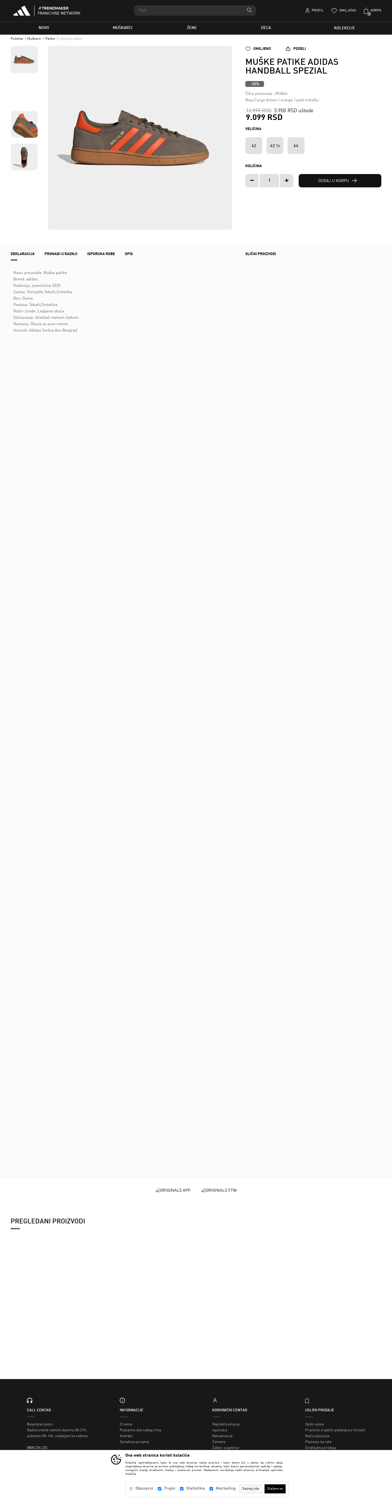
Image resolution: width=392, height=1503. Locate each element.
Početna (17, 39)
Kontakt (126, 1436)
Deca (266, 28)
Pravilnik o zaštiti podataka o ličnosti (335, 1430)
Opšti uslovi (314, 1424)
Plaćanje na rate (318, 1442)
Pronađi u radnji (61, 254)
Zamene (218, 1442)
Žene (192, 28)
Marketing (226, 1488)
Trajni (169, 1488)
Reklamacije (222, 1436)
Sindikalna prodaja (320, 1448)
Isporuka (219, 1430)
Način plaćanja (317, 1436)
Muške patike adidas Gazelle (257, 1126)
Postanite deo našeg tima (140, 1430)
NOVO (44, 28)
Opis (129, 254)
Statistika (195, 1488)
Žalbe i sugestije (225, 1448)
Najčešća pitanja (225, 1424)
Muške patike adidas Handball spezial (54, 1327)
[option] (140, 138)
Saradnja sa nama (134, 1442)
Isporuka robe (101, 254)
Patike (50, 39)
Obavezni (144, 1488)
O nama (126, 1424)
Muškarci (122, 28)
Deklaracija (23, 254)
